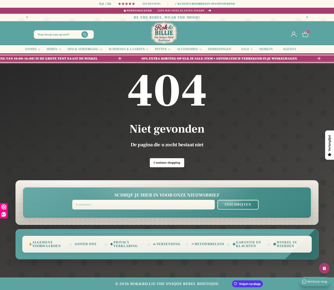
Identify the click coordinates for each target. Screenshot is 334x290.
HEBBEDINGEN (219, 49)
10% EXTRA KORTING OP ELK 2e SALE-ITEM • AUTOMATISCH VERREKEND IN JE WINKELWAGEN (213, 59)
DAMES (31, 49)
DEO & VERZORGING (83, 49)
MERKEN (266, 49)
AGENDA (289, 49)
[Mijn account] (294, 34)
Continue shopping (167, 163)
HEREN (52, 49)
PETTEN (161, 49)
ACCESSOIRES (187, 49)
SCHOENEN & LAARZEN (127, 49)
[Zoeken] (84, 34)
